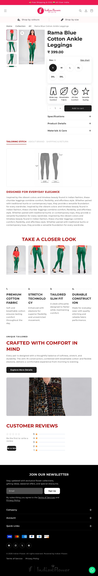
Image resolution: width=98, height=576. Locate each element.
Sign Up (52, 491)
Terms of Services (46, 497)
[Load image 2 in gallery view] (11, 47)
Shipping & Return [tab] (57, 141)
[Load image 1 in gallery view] (11, 35)
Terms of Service (14, 558)
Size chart (85, 60)
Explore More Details (21, 370)
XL (78, 67)
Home (9, 26)
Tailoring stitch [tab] (16, 141)
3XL (61, 76)
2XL (53, 76)
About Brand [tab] (36, 141)
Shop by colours (30, 19)
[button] (5, 11)
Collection (20, 26)
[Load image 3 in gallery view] (11, 59)
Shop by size (72, 19)
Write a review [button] (11, 448)
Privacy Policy (13, 500)
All (30, 26)
